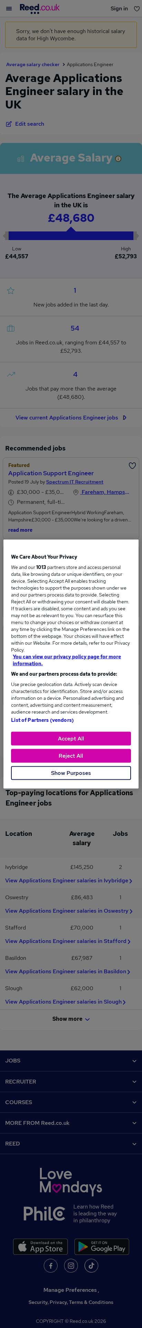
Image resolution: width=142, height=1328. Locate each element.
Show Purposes (71, 773)
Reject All (71, 755)
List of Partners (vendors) (42, 720)
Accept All (71, 738)
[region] (70, 664)
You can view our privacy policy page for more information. (67, 660)
